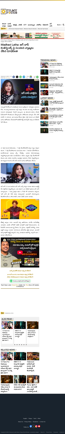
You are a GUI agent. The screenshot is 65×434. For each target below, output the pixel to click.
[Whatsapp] (11, 281)
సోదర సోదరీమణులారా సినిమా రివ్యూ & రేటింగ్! (20, 276)
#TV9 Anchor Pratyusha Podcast (16, 29)
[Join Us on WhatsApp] (37, 77)
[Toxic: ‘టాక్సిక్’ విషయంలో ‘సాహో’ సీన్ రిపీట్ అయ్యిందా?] (44, 103)
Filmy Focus (4, 40)
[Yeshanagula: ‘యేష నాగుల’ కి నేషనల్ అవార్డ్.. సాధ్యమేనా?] (32, 325)
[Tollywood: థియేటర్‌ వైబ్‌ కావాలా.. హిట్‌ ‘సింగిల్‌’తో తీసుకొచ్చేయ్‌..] (33, 356)
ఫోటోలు (39, 24)
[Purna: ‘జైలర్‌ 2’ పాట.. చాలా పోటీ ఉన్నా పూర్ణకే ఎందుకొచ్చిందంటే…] (33, 379)
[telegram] (24, 77)
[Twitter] (17, 77)
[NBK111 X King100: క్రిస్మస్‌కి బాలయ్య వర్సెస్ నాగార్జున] (20, 325)
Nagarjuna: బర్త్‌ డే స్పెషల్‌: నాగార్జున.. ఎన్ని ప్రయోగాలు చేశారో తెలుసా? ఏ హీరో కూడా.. (56, 93)
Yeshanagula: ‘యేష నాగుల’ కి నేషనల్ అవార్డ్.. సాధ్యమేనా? (32, 333)
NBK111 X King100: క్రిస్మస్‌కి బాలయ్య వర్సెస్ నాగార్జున (19, 333)
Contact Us (42, 421)
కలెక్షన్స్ (15, 24)
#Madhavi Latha (9, 313)
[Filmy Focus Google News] (30, 77)
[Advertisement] (41, 11)
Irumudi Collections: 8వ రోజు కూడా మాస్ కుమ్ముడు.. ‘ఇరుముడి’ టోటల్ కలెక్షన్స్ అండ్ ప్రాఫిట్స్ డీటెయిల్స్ (56, 86)
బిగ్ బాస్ (51, 24)
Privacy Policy (27, 421)
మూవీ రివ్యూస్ (10, 24)
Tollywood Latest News (14, 432)
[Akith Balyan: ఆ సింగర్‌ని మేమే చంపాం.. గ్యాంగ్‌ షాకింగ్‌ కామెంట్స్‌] (44, 123)
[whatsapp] (20, 77)
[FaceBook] (13, 77)
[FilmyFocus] (10, 11)
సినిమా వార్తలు (4, 24)
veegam (37, 432)
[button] (14, 344)
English (25, 418)
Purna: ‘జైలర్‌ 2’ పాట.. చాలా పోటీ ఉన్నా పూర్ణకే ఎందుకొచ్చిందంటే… (33, 388)
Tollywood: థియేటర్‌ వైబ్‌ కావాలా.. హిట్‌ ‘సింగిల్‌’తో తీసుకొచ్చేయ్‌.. (31, 366)
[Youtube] (39, 426)
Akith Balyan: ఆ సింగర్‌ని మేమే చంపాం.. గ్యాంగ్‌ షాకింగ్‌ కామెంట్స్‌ (56, 123)
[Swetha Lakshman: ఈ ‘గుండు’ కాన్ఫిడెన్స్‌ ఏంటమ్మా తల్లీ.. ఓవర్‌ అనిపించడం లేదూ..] (44, 130)
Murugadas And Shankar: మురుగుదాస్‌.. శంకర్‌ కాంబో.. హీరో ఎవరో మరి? (56, 110)
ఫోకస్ (20, 24)
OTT (25, 24)
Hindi (39, 418)
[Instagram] (36, 426)
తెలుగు (58, 24)
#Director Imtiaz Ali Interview (30, 29)
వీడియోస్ (45, 24)
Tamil (34, 418)
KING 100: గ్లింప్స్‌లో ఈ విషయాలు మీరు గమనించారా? (20, 387)
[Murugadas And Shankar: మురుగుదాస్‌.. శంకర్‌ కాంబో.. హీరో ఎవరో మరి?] (44, 110)
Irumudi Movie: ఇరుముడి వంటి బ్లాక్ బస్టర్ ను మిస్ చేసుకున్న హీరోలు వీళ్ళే (56, 116)
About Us (20, 421)
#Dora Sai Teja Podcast (43, 29)
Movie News (11, 40)
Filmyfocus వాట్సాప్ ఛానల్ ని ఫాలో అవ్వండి (21, 281)
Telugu (30, 418)
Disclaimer (35, 421)
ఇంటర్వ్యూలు (31, 24)
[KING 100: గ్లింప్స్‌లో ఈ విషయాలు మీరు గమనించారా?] (20, 379)
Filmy (27, 285)
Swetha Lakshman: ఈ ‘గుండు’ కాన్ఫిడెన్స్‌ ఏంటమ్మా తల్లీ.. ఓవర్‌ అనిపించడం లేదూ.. (56, 131)
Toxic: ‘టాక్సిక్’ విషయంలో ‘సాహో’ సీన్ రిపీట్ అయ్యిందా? (56, 102)
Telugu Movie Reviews (24, 432)
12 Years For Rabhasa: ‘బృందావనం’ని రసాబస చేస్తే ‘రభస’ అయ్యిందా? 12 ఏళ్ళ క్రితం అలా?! (7, 335)
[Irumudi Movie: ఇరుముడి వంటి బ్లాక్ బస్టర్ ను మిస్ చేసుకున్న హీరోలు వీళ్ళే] (44, 116)
